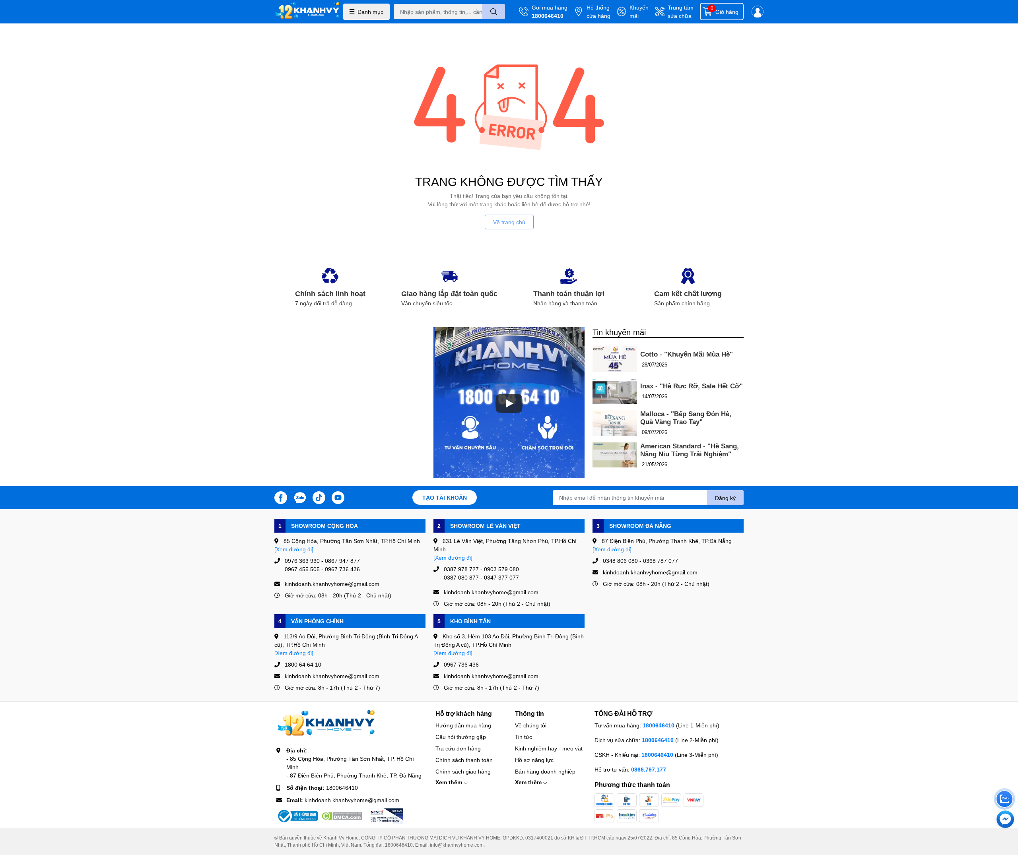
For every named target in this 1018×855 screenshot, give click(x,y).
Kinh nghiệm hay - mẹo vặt (549, 748)
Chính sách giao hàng (463, 771)
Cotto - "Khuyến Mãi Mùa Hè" (686, 354)
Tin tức (523, 736)
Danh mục (370, 11)
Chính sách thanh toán (464, 759)
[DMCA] (341, 816)
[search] (493, 11)
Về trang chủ (509, 222)
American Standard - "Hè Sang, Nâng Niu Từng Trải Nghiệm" (689, 450)
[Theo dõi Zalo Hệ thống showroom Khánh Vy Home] (299, 496)
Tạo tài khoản (444, 497)
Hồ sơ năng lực (534, 759)
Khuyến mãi (639, 11)
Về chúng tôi (530, 725)
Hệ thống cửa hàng (598, 11)
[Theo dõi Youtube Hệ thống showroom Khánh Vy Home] (338, 496)
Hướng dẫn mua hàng (463, 725)
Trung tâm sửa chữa (681, 11)
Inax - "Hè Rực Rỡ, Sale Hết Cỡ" (691, 386)
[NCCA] (386, 816)
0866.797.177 (648, 769)
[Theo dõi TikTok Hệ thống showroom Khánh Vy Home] (319, 496)
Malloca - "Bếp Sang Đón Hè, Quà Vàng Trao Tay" (685, 418)
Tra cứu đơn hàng (458, 748)
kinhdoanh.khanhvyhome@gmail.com (352, 800)
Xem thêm (449, 782)
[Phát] (509, 403)
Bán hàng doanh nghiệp (545, 771)
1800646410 (547, 15)
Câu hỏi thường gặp (460, 736)
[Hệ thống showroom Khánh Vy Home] (307, 12)
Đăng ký (725, 497)
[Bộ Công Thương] (297, 816)
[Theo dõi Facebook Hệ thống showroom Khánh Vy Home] (280, 496)
